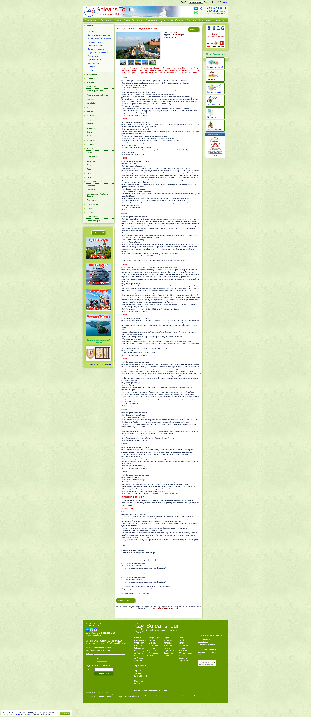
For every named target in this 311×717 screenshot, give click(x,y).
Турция (90, 208)
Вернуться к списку (125, 600)
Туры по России (214, 130)
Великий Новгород (177, 35)
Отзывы (179, 20)
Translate (224, 2)
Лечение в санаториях (96, 49)
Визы (127, 20)
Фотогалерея (98, 232)
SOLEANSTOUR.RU (103, 364)
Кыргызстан (92, 157)
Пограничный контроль (207, 649)
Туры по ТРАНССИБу (95, 60)
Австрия (90, 99)
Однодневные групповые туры (99, 35)
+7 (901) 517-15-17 (216, 10)
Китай (89, 173)
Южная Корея (92, 217)
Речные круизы (93, 56)
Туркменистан (92, 204)
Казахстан (91, 161)
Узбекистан (91, 87)
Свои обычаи (203, 642)
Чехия (89, 132)
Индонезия (91, 181)
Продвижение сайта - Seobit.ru (98, 692)
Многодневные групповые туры (99, 38)
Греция (89, 120)
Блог (199, 654)
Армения (90, 148)
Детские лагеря (93, 63)
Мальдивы (91, 186)
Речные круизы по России (97, 95)
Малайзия (91, 190)
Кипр (89, 169)
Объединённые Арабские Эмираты (97, 195)
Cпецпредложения (110, 20)
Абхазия (90, 82)
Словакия (91, 128)
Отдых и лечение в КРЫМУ (98, 53)
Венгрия (90, 111)
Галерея (191, 20)
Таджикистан (92, 200)
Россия (173, 37)
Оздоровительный (215, 67)
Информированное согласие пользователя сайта (105, 654)
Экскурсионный (173, 32)
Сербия (90, 136)
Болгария (90, 107)
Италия (90, 124)
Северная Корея (93, 221)
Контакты (219, 20)
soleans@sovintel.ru (219, 13)
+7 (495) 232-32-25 (216, 8)
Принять (65, 713)
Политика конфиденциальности (98, 647)
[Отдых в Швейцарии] (98, 336)
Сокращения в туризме (207, 652)
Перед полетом (204, 639)
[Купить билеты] (215, 47)
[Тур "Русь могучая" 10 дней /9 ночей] (138, 45)
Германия (91, 115)
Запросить (193, 29)
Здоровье (137, 20)
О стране (91, 31)
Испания (90, 144)
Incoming (168, 20)
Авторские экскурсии (95, 42)
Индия (89, 165)
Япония (90, 212)
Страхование (153, 20)
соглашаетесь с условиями (22, 714)
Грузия (89, 153)
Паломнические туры (95, 45)
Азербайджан (92, 103)
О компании (91, 20)
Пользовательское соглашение (98, 651)
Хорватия (91, 140)
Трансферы (92, 67)
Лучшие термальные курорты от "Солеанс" (151, 690)
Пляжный (211, 80)
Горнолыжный (213, 105)
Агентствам (205, 20)
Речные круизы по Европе (97, 91)
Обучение (211, 117)
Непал (89, 177)
